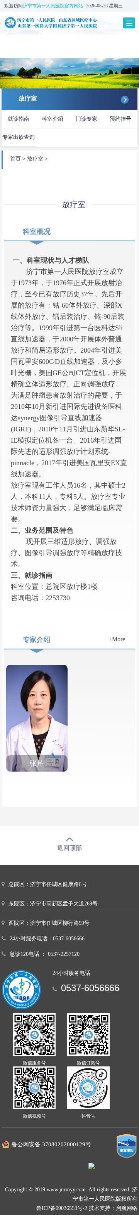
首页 (15, 159)
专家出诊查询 (18, 137)
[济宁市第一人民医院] (61, 22)
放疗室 (35, 159)
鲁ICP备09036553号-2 (61, 1208)
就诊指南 (18, 119)
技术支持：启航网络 (113, 1208)
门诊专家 (86, 119)
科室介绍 (52, 119)
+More (116, 639)
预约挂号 (120, 119)
